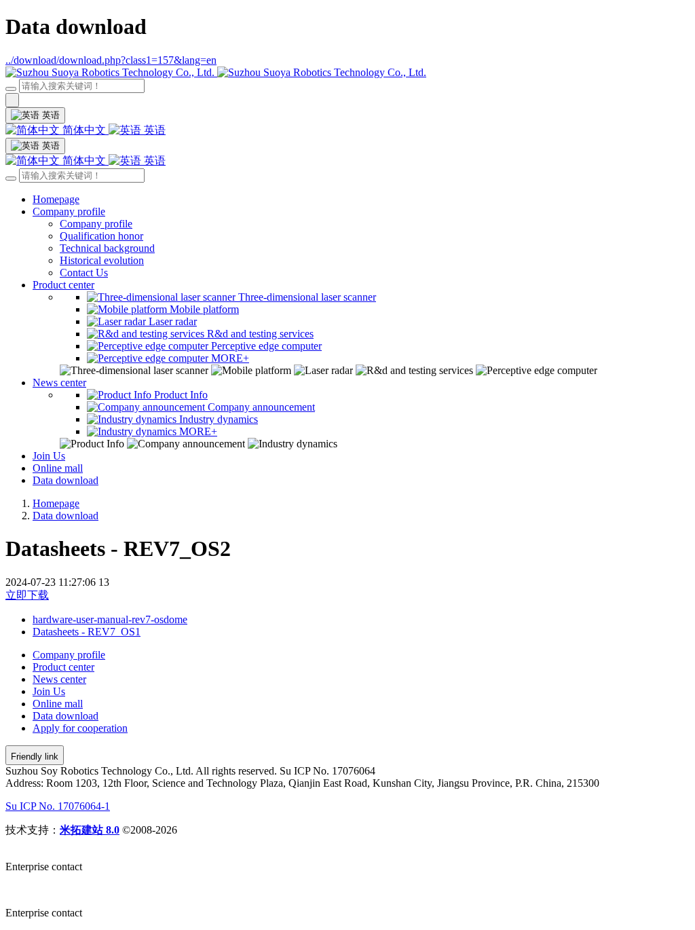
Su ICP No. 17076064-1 (57, 806)
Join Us (49, 456)
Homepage (56, 199)
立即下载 (27, 595)
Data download (65, 480)
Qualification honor (101, 236)
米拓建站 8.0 (89, 830)
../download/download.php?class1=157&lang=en (111, 60)
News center (59, 382)
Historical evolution (102, 260)
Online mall (58, 468)
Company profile (69, 211)
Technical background (107, 248)
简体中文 (84, 130)
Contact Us (84, 272)
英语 (153, 130)
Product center (63, 285)
